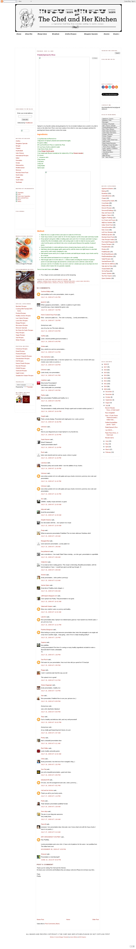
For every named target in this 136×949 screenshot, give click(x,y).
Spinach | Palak (57, 282)
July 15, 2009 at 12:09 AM (51, 504)
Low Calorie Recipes (22, 318)
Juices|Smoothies (107, 227)
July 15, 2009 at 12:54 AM (51, 525)
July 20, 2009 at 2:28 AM (51, 806)
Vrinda (43, 346)
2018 (105, 364)
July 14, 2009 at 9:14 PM (51, 352)
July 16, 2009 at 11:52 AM (51, 754)
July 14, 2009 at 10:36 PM (51, 422)
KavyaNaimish (45, 551)
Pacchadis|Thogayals (108, 242)
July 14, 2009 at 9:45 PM (51, 390)
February (108, 452)
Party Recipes (20, 332)
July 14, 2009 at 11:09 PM (51, 434)
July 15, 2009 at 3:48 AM (51, 570)
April (107, 446)
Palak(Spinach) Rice (111, 427)
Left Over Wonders (107, 232)
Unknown (44, 369)
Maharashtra (19, 165)
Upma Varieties (106, 278)
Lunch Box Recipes (22, 320)
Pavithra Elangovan (47, 629)
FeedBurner (29, 123)
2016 (105, 370)
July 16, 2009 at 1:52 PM (51, 764)
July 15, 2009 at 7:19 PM (51, 691)
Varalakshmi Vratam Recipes (24, 375)
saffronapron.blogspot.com (49, 596)
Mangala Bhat (45, 541)
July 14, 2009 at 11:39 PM (51, 468)
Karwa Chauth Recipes (23, 363)
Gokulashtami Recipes (23, 358)
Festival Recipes (21, 313)
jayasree (43, 302)
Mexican (18, 170)
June (107, 441)
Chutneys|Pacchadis (108, 200)
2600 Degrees (82, 937)
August (107, 402)
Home (68, 919)
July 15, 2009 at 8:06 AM (51, 591)
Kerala (18, 163)
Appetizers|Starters (107, 188)
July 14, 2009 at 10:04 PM (51, 411)
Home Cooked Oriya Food (49, 315)
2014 (105, 375)
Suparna (43, 642)
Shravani (43, 854)
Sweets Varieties (107, 273)
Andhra (18, 141)
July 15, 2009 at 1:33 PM (51, 654)
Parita (43, 801)
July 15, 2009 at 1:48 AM (51, 546)
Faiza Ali (43, 824)
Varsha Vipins (45, 585)
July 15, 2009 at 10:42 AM (51, 601)
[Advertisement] (68, 41)
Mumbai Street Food (22, 172)
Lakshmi (43, 617)
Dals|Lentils (105, 205)
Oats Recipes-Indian (108, 239)
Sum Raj (43, 769)
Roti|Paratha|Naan (107, 256)
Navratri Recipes (21, 366)
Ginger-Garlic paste (47, 151)
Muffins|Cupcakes (107, 234)
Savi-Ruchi (44, 659)
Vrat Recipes (20, 337)
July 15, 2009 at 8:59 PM (51, 701)
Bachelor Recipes (21, 306)
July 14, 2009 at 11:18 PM (51, 447)
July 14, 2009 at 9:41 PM (51, 375)
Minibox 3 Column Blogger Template (59, 937)
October (108, 397)
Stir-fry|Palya (106, 271)
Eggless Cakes (106, 215)
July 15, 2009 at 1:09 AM (51, 536)
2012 (105, 381)
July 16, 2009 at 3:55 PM (51, 775)
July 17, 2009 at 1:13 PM (51, 796)
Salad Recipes (106, 259)
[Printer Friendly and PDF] (95, 59)
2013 (105, 378)
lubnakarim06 (45, 780)
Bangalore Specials (21, 143)
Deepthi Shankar (46, 520)
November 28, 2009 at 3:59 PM (53, 849)
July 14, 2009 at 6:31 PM (51, 297)
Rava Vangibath (110, 413)
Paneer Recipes (106, 244)
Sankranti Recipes (21, 370)
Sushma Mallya (45, 291)
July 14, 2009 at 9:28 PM (51, 365)
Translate (30, 387)
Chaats (104, 198)
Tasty (42, 716)
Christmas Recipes (21, 349)
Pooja (42, 530)
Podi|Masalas (106, 251)
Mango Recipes (20, 323)
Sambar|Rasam (106, 261)
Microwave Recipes (22, 325)
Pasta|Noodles (106, 247)
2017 (105, 367)
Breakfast (105, 193)
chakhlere (44, 380)
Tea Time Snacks (107, 276)
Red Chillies (44, 748)
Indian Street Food (107, 225)
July (106, 405)
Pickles (104, 249)
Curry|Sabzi (105, 203)
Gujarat (18, 148)
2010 (105, 386)
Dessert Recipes (107, 208)
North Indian (19, 175)
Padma (43, 395)
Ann (42, 499)
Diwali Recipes (20, 351)
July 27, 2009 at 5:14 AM (51, 832)
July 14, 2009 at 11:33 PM (51, 458)
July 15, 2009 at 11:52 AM (51, 612)
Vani (42, 695)
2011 (105, 383)
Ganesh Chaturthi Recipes (24, 356)
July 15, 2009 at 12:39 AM (51, 515)
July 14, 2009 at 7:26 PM (51, 320)
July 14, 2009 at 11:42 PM (51, 481)
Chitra (43, 759)
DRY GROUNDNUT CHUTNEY (51, 837)
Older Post (95, 919)
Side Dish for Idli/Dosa (108, 264)
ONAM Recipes (20, 368)
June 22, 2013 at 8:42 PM (51, 860)
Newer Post (40, 919)
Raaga (43, 670)
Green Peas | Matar (50, 281)
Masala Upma (109, 437)
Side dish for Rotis (107, 266)
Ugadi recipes (20, 373)
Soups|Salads (106, 268)
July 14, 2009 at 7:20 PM (51, 310)
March (107, 449)
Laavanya (44, 463)
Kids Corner (105, 230)
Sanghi (43, 416)
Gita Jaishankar (46, 357)
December (108, 391)
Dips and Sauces (107, 213)
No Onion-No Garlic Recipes (24, 330)
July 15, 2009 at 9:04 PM (51, 712)
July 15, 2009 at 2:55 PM (51, 665)
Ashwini (43, 574)
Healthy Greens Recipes (23, 315)
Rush (42, 452)
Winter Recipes (20, 340)
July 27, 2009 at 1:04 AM (51, 819)
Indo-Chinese (20, 153)
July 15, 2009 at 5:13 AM (51, 580)
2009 (105, 389)
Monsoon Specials (21, 328)
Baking (104, 191)
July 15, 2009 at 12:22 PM (51, 625)
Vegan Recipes (20, 335)
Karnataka (19, 160)
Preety (43, 737)
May (107, 444)
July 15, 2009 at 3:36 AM (51, 557)
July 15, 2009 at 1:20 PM (51, 637)
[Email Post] (69, 279)
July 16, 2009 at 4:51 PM (51, 785)
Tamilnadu (19, 182)
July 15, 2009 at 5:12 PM (51, 680)
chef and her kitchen (47, 790)
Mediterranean (20, 167)
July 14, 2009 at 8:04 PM (51, 331)
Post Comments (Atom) (52, 923)
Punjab (18, 177)
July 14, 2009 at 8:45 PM (51, 341)
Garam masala (78, 153)
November (108, 394)
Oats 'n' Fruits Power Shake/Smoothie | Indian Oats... (111, 417)
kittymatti (43, 509)
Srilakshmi (44, 562)
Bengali (18, 146)
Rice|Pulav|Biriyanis (44, 282)
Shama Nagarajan (46, 685)
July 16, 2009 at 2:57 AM (51, 733)
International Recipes (22, 155)
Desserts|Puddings (107, 210)
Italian (17, 158)
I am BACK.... (109, 430)
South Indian (19, 180)
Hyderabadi (19, 150)
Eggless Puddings (107, 217)
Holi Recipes (19, 361)
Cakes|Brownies (107, 196)
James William (73, 937)
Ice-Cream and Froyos (108, 220)
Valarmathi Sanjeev (47, 606)
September (109, 400)
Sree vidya (44, 811)
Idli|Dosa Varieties (107, 222)
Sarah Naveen (45, 439)
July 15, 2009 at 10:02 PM (51, 722)
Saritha (43, 336)
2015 (105, 372)
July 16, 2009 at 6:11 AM (50, 743)
